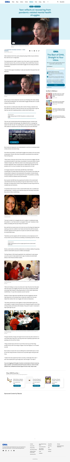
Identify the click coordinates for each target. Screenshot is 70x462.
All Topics (49, 451)
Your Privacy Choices (33, 449)
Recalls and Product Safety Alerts (60, 446)
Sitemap (58, 443)
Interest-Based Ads (42, 446)
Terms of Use (32, 445)
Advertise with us (33, 454)
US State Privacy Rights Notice (58, 81)
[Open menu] (48, 2)
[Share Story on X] (32, 51)
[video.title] (35, 31)
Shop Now (17, 385)
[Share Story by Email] (36, 51)
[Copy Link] (39, 51)
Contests (31, 443)
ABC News (50, 445)
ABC (49, 447)
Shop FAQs (50, 443)
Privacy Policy (49, 81)
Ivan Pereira (19, 49)
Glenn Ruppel (14, 49)
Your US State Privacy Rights (42, 444)
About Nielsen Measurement (41, 449)
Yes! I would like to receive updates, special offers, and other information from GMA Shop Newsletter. (56, 73)
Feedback (40, 453)
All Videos (49, 449)
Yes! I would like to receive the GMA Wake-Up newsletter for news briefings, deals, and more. (56, 77)
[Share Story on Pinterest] (34, 51)
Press (40, 451)
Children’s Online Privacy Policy (33, 452)
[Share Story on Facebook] (30, 51)
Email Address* (50, 66)
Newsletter (62, 1)
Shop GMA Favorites (12, 373)
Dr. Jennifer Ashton (8, 49)
